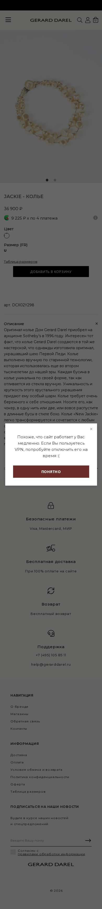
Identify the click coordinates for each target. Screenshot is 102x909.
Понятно (51, 471)
